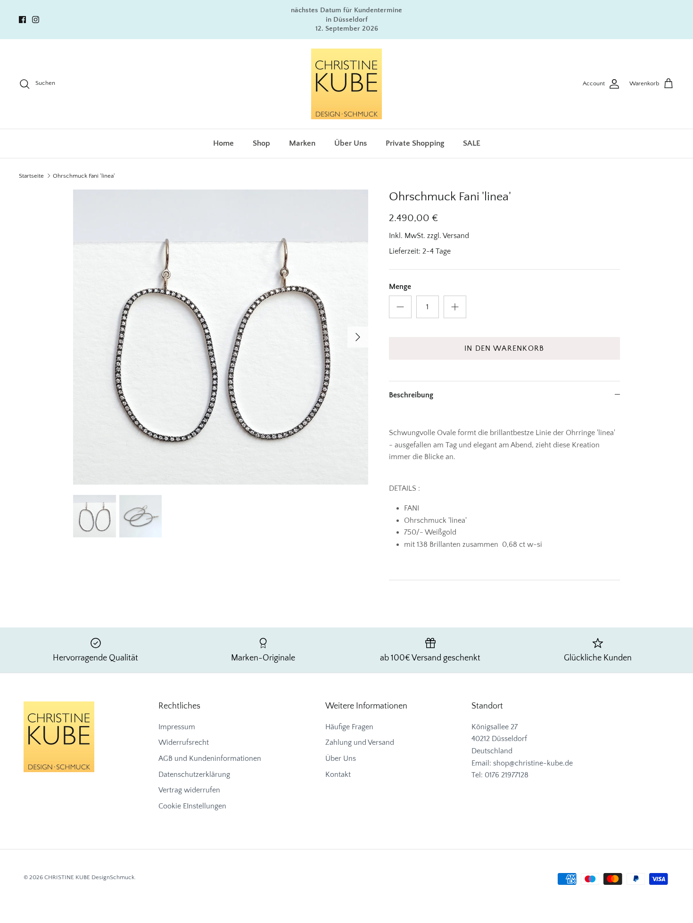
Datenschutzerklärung (194, 774)
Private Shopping (415, 143)
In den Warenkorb (504, 348)
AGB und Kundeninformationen (209, 758)
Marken (302, 143)
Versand (456, 235)
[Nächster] (357, 337)
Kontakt (338, 774)
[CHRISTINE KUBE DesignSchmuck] (346, 84)
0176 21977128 (506, 775)
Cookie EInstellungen (192, 806)
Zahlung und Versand (359, 742)
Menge (400, 286)
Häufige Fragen (349, 727)
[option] (220, 337)
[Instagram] (35, 19)
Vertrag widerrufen (189, 790)
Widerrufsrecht (183, 742)
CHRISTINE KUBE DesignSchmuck (89, 877)
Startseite (31, 176)
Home (223, 143)
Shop (261, 143)
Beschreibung (411, 395)
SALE (471, 143)
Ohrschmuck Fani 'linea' (84, 176)
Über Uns (350, 143)
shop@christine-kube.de (533, 763)
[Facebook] (22, 19)
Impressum (176, 727)
